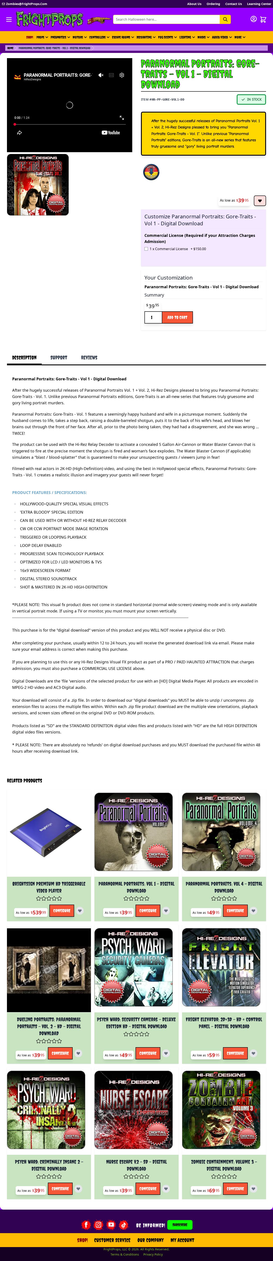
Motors (78, 37)
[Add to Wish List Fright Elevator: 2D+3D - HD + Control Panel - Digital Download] (253, 1053)
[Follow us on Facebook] (85, 1224)
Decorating (144, 37)
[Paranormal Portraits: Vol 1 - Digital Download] (136, 835)
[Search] (225, 19)
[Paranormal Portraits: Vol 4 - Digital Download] (224, 835)
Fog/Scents (165, 37)
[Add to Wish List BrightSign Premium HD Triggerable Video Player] (80, 911)
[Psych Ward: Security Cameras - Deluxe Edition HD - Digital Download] (136, 970)
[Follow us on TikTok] (123, 1224)
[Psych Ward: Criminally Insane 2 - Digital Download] (49, 1113)
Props (40, 37)
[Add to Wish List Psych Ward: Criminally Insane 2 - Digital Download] (78, 1189)
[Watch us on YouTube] (111, 1224)
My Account (182, 1240)
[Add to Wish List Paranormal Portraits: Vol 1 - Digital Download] (166, 911)
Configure (61, 910)
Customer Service (112, 1240)
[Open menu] (9, 19)
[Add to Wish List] (260, 201)
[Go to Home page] (50, 19)
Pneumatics (58, 37)
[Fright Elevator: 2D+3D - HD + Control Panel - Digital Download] (224, 970)
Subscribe (180, 1224)
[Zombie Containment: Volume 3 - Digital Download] (224, 1113)
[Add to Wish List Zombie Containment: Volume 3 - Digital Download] (253, 1189)
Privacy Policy (153, 1254)
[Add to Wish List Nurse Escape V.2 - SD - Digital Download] (166, 1189)
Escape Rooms (121, 37)
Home (10, 48)
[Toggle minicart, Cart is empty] (263, 19)
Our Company (150, 1240)
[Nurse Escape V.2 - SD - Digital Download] (136, 1113)
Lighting (185, 37)
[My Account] (253, 19)
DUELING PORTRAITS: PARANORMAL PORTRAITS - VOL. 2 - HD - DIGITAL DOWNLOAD (49, 1026)
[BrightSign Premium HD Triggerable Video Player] (49, 835)
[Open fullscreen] (38, 185)
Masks (202, 37)
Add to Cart (177, 317)
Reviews (89, 357)
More (240, 38)
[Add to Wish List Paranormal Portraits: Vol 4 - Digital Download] (253, 911)
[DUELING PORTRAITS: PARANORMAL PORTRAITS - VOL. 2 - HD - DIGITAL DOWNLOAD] (49, 970)
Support (58, 357)
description (24, 357)
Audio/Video (220, 37)
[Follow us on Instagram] (98, 1224)
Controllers (97, 37)
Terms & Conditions (125, 1254)
